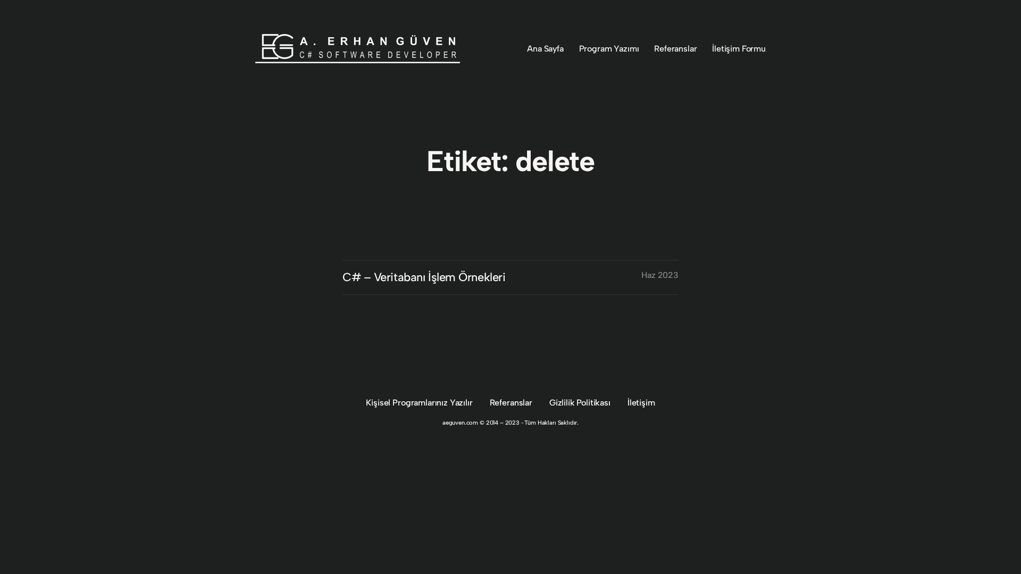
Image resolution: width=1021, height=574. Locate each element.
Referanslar (511, 403)
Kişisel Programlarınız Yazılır (419, 403)
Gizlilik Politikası (579, 403)
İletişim (641, 403)
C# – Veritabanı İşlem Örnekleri (423, 277)
